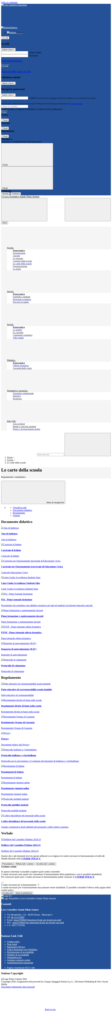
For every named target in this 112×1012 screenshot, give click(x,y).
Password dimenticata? (11, 61)
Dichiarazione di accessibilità (20, 952)
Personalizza (7, 864)
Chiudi (5, 120)
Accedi (5, 38)
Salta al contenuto (9, 2)
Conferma (16, 194)
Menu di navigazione (55, 502)
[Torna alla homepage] (56, 196)
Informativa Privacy (16, 947)
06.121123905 (17, 917)
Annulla (5, 194)
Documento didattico (22, 510)
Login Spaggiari (76, 104)
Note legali (12, 944)
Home (10, 457)
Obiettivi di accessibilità (18, 955)
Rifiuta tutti (25, 864)
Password (33, 55)
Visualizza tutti (19, 507)
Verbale (16, 515)
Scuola (10, 460)
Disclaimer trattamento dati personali (18, 987)
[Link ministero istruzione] (14, 5)
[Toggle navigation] (24, 209)
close (4, 223)
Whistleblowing (14, 957)
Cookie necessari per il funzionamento (19, 885)
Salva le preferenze (24, 893)
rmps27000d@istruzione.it (37, 920)
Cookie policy (13, 941)
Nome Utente (35, 52)
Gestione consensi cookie (18, 960)
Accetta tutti (45, 864)
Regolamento (19, 513)
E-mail (32, 98)
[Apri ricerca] (88, 209)
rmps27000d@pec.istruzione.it (38, 922)
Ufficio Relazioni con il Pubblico (22, 949)
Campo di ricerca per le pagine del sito (18, 454)
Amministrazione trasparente (20, 962)
